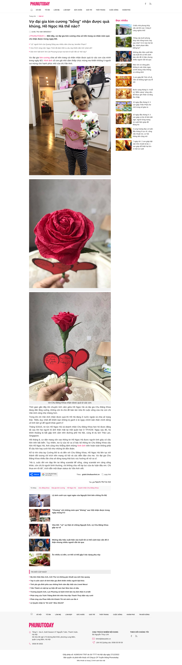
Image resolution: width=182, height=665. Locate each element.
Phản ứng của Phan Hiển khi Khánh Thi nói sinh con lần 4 (54, 599)
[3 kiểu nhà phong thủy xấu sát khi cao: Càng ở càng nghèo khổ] (124, 29)
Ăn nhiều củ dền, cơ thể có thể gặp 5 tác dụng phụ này (76, 555)
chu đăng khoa (44, 488)
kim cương (45, 57)
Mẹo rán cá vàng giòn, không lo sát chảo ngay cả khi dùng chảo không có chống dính (142, 68)
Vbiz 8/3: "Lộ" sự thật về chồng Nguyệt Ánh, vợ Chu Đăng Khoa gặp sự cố (80, 526)
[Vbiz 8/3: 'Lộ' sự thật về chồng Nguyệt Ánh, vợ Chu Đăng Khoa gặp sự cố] (39, 530)
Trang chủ (32, 16)
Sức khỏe (78, 10)
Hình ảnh (48, 60)
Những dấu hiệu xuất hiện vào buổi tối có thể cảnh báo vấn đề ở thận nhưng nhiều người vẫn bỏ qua (80, 541)
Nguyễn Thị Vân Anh (103, 482)
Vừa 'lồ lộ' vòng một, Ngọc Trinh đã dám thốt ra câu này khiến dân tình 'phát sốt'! (61, 48)
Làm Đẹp (67, 10)
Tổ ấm (47, 10)
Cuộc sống (113, 10)
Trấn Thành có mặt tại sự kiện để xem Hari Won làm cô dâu (54, 588)
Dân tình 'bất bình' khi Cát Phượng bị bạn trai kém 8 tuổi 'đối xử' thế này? (58, 52)
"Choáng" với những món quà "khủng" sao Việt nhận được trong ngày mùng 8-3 (81, 511)
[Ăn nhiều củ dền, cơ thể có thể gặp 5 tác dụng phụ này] (39, 560)
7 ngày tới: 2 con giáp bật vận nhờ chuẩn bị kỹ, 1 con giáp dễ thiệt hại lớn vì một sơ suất (142, 145)
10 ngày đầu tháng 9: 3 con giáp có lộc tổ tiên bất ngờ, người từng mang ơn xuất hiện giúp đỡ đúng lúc (143, 120)
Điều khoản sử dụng (83, 660)
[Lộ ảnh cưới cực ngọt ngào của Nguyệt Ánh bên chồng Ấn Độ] (39, 500)
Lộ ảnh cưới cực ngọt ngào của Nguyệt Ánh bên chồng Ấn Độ (79, 495)
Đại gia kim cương (58, 488)
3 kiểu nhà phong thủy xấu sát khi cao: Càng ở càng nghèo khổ (142, 27)
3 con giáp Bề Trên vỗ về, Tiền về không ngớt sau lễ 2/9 (143, 79)
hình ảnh (81, 445)
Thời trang (100, 10)
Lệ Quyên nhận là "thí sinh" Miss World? (47, 603)
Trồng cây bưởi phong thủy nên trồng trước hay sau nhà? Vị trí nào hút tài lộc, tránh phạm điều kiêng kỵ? (143, 43)
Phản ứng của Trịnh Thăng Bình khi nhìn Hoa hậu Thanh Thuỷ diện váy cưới (61, 595)
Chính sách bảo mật (98, 660)
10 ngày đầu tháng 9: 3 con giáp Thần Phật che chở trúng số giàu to (142, 104)
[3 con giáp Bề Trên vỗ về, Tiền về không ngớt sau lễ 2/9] (124, 81)
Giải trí (89, 10)
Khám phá (126, 10)
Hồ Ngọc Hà (71, 488)
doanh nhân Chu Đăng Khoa (88, 488)
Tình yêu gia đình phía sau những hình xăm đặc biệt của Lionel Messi (59, 584)
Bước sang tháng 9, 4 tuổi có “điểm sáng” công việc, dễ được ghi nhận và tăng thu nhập (143, 93)
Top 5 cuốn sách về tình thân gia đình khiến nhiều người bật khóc (57, 581)
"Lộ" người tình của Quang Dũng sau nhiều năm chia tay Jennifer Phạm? (58, 44)
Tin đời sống (144, 614)
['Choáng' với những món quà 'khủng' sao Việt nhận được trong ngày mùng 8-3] (39, 515)
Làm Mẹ (57, 10)
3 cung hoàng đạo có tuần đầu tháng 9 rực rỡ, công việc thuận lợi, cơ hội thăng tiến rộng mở (143, 132)
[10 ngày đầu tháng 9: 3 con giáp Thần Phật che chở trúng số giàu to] (124, 106)
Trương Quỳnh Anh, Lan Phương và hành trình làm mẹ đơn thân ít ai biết (60, 592)
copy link (107, 474)
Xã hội (38, 10)
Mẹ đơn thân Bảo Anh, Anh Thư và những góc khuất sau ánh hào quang (60, 577)
